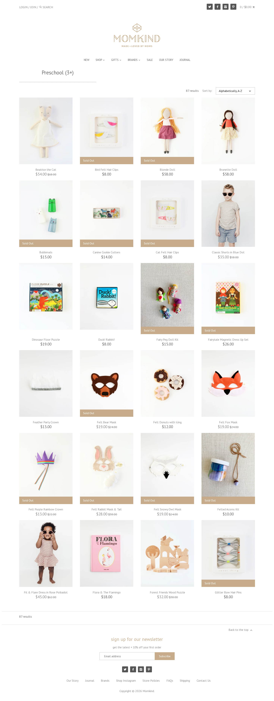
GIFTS (115, 60)
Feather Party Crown (46, 422)
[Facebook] (218, 7)
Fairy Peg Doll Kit (167, 339)
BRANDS (133, 60)
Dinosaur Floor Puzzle (46, 339)
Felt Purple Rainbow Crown (46, 509)
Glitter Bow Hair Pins (228, 592)
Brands (105, 680)
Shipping (185, 680)
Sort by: (207, 91)
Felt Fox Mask (228, 422)
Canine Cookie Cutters (106, 252)
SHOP (99, 60)
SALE (150, 60)
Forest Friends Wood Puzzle (167, 592)
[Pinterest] (233, 7)
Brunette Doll (228, 169)
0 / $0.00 (246, 7)
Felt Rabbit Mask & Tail (107, 509)
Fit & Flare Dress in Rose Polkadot (46, 592)
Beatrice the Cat (45, 169)
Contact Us (204, 680)
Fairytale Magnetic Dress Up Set (228, 339)
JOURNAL (185, 60)
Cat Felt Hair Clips (167, 252)
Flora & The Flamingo (107, 592)
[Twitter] (210, 7)
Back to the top (239, 630)
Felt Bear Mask (106, 422)
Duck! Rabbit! (106, 339)
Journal (89, 680)
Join (33, 7)
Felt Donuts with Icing (167, 422)
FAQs (169, 680)
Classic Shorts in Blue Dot (228, 252)
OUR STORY (166, 60)
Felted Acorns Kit (228, 509)
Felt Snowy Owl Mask (167, 509)
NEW (86, 60)
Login (23, 7)
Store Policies (151, 680)
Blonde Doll (167, 169)
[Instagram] (226, 7)
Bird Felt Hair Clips (106, 169)
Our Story (72, 680)
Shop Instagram (126, 680)
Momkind (148, 691)
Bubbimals (45, 252)
